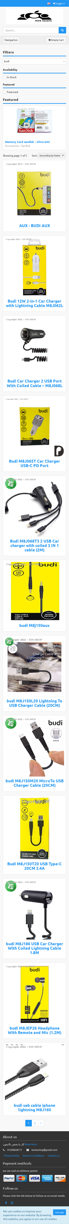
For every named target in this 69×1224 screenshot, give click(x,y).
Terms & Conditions (33, 1155)
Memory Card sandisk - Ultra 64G (27, 142)
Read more (31, 1144)
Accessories (12, 145)
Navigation (11, 39)
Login (59, 3)
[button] (49, 3)
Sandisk (25, 145)
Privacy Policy (11, 1155)
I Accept (59, 1212)
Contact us (54, 1155)
